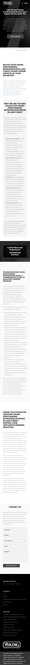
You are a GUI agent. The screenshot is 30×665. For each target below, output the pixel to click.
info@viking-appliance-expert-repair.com (14, 599)
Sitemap (5, 596)
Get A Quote (15, 36)
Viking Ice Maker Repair (10, 619)
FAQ (4, 594)
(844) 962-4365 (7, 602)
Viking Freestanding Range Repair (12, 630)
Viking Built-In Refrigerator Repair (13, 614)
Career (5, 604)
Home (6, 48)
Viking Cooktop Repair (9, 635)
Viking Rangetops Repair (10, 632)
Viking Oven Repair (8, 627)
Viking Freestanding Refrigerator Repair (14, 617)
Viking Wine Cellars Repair (10, 622)
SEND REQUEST (11, 566)
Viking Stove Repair (8, 624)
